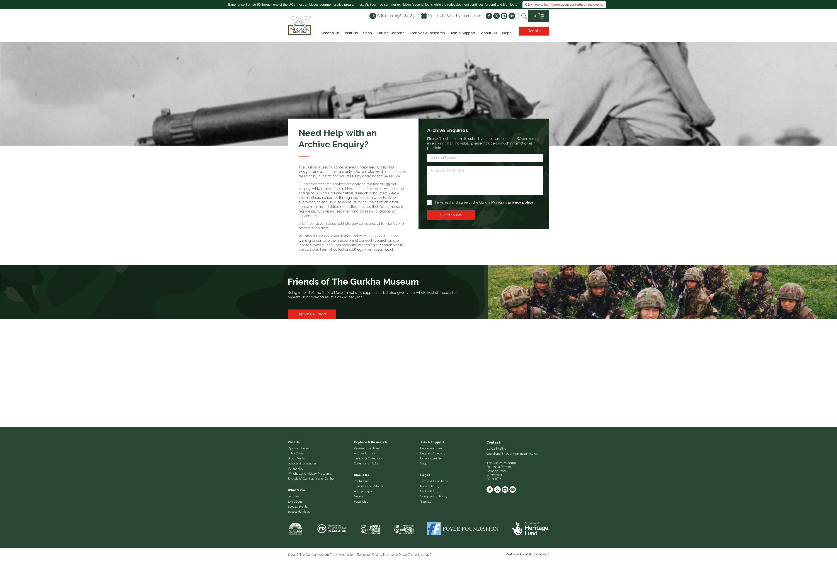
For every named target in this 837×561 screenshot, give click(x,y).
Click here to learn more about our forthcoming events (564, 4)
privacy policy (520, 202)
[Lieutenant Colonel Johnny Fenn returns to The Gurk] (69, 381)
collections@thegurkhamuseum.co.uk (363, 249)
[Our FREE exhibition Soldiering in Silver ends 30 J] (488, 381)
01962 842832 (497, 448)
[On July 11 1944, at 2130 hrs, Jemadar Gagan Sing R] (209, 381)
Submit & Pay (451, 215)
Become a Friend (312, 314)
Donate (534, 31)
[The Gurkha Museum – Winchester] (299, 25)
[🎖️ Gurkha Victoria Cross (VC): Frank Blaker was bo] (348, 381)
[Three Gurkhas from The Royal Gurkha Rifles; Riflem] (628, 381)
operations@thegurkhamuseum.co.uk (512, 453)
